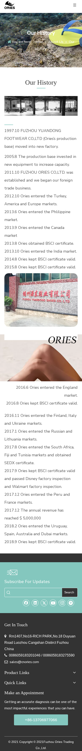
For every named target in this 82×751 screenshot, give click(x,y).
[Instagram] (62, 602)
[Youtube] (53, 602)
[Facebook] (26, 602)
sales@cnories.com (24, 662)
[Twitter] (44, 602)
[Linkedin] (35, 602)
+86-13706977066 (41, 720)
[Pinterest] (70, 602)
